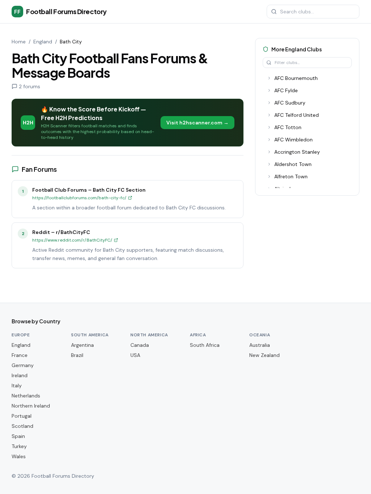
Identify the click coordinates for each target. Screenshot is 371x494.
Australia (259, 345)
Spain (18, 436)
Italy (17, 385)
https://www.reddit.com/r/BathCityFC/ (72, 240)
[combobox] (313, 11)
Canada (139, 345)
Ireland (20, 375)
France (20, 355)
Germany (23, 365)
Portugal (22, 416)
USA (135, 355)
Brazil (77, 355)
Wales (19, 456)
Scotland (22, 426)
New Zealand (264, 355)
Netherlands (26, 395)
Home (19, 41)
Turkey (19, 446)
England (42, 41)
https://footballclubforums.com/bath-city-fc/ (79, 198)
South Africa (205, 345)
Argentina (82, 345)
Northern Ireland (31, 406)
